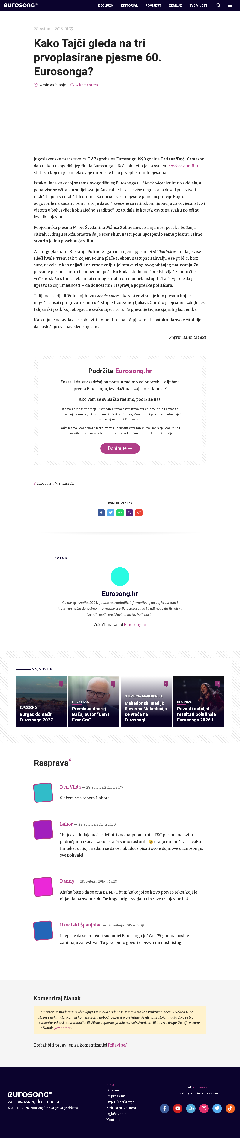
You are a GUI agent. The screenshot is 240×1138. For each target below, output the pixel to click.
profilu (183, 165)
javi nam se (62, 1028)
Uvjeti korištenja (120, 1102)
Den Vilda (70, 787)
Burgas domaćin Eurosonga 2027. (37, 717)
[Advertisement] (120, 122)
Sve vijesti (198, 5)
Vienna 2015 (65, 483)
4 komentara (87, 85)
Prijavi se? (117, 1045)
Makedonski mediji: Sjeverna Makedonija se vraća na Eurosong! (146, 712)
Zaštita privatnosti (121, 1108)
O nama (112, 1090)
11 (217, 683)
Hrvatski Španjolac (80, 925)
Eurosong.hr (135, 624)
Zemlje (175, 5)
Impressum (115, 1096)
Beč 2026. (106, 5)
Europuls (44, 483)
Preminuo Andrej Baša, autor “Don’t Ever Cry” (91, 714)
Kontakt (113, 1120)
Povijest (153, 5)
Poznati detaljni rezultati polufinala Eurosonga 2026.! (196, 714)
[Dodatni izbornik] (230, 5)
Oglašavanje (116, 1114)
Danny (67, 881)
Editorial (129, 5)
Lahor (66, 824)
